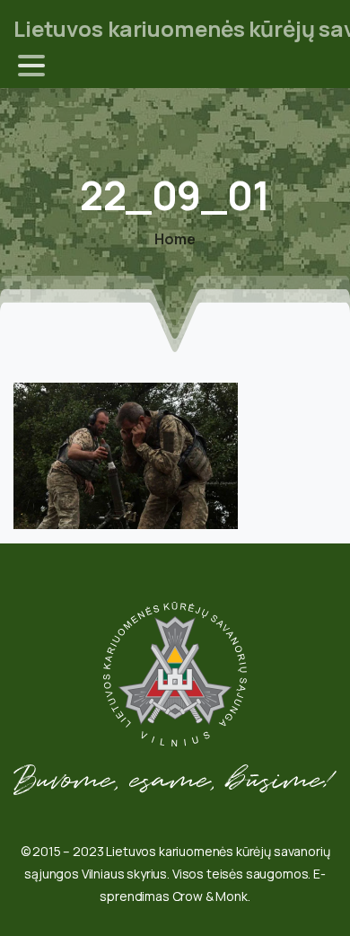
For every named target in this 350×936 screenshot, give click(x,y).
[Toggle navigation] (31, 65)
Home (174, 239)
